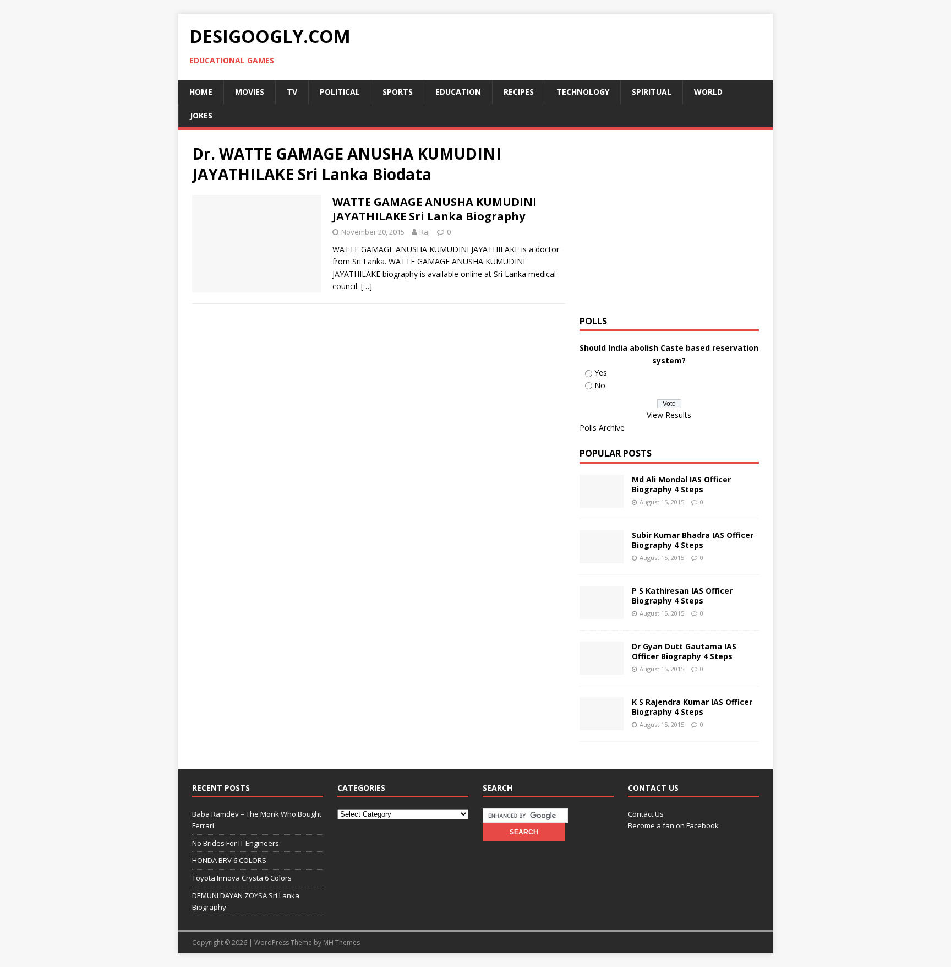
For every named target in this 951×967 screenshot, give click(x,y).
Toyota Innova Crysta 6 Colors (242, 878)
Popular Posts (616, 453)
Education (458, 91)
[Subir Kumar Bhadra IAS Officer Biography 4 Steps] (602, 557)
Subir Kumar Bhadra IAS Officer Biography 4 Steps (692, 540)
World (708, 91)
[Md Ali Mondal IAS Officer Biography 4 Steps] (602, 501)
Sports (397, 91)
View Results (669, 415)
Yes (600, 372)
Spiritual (651, 91)
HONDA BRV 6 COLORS (229, 860)
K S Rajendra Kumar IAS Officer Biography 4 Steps (692, 707)
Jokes (201, 115)
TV (292, 91)
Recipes (519, 91)
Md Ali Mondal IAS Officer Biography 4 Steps (681, 484)
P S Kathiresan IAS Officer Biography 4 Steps (682, 595)
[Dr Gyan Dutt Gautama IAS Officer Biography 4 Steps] (602, 668)
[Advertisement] (672, 221)
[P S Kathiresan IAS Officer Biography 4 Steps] (602, 612)
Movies (249, 91)
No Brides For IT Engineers (235, 843)
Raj (424, 232)
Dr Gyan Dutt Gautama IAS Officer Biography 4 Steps (684, 651)
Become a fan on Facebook (673, 825)
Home (200, 91)
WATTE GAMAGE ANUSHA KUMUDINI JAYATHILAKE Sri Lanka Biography (434, 209)
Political (340, 91)
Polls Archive (602, 427)
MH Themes (341, 942)
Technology (582, 91)
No (599, 385)
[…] (366, 286)
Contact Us (646, 814)
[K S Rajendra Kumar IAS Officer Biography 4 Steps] (602, 724)
